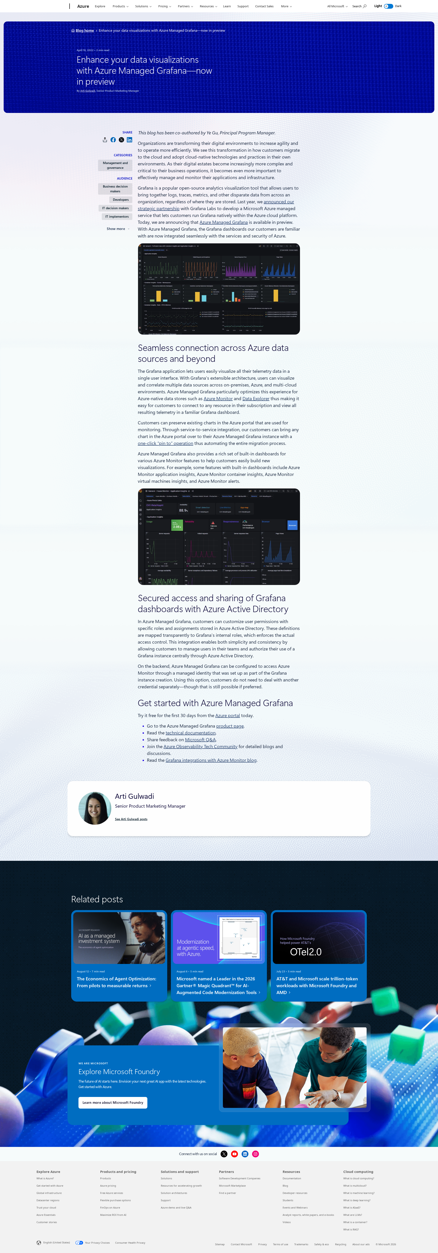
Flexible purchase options (115, 1200)
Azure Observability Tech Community (200, 746)
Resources (207, 6)
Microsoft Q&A (200, 739)
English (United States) (56, 1242)
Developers (121, 199)
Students (288, 1200)
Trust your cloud (46, 1207)
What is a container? (355, 1222)
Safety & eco (321, 1244)
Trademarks (301, 1244)
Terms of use (280, 1244)
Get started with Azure (49, 1185)
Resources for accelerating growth (181, 1185)
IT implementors (117, 216)
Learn (227, 6)
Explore (100, 6)
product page (230, 726)
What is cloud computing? (358, 1178)
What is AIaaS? (351, 1207)
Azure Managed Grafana (224, 222)
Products (119, 6)
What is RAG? (351, 1229)
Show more (116, 229)
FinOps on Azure (110, 1207)
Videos (287, 1222)
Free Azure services (111, 1193)
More (284, 6)
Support (243, 6)
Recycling (340, 1244)
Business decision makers (115, 189)
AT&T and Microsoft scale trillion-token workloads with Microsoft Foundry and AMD (317, 985)
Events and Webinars (295, 1207)
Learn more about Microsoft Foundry (113, 1103)
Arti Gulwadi (87, 90)
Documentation (292, 1178)
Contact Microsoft (241, 1244)
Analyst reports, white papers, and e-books (308, 1214)
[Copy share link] (105, 139)
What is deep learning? (356, 1200)
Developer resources (295, 1193)
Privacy (262, 1244)
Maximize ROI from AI (113, 1214)
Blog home (85, 30)
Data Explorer (255, 398)
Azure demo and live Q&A (176, 1207)
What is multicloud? (355, 1185)
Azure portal (227, 715)
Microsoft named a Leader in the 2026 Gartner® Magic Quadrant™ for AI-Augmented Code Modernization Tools (217, 985)
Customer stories (46, 1222)
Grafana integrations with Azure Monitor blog (211, 760)
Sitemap (220, 1244)
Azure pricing (108, 1185)
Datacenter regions (47, 1200)
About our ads (361, 1244)
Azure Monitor (218, 398)
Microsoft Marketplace (232, 1185)
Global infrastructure (49, 1193)
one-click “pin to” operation (165, 443)
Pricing (163, 6)
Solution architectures (174, 1193)
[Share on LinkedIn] (129, 139)
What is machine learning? (359, 1193)
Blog (285, 1185)
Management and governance (115, 165)
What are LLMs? (352, 1214)
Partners (184, 6)
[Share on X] (121, 139)
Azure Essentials (45, 1214)
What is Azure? (45, 1178)
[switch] (388, 6)
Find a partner (227, 1193)
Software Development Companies (239, 1178)
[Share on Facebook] (113, 139)
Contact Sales (264, 6)
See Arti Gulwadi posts (131, 819)
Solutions (141, 6)
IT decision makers (115, 208)
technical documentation (191, 733)
